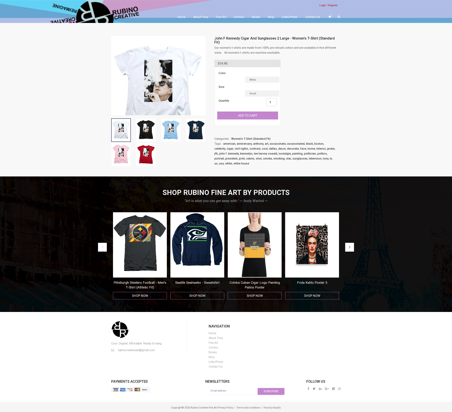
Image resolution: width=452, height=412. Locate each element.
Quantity (224, 100)
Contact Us (312, 17)
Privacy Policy (225, 407)
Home (181, 17)
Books (256, 17)
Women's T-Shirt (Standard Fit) (250, 138)
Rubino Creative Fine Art (204, 407)
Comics (239, 17)
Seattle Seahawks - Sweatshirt (140, 283)
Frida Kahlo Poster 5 (255, 283)
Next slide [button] (349, 247)
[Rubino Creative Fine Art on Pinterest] (333, 388)
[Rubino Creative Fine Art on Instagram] (339, 388)
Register (333, 5)
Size (221, 87)
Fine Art (221, 17)
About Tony (200, 17)
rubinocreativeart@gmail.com (136, 350)
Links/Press (290, 17)
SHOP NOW (140, 295)
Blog (271, 17)
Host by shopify (272, 407)
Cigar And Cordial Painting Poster (312, 283)
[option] (140, 256)
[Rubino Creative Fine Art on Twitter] (314, 388)
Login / (323, 5)
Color (222, 73)
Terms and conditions (248, 407)
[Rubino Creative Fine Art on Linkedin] (320, 388)
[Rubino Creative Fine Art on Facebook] (308, 388)
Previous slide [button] (102, 247)
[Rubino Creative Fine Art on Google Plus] (327, 388)
